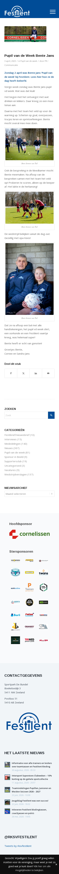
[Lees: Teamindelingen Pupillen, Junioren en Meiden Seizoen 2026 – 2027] (7, 790)
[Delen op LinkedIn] (36, 373)
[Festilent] (24, 11)
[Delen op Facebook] (11, 373)
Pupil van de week (28, 61)
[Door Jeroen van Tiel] (25, 34)
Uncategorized (12, 465)
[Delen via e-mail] (48, 373)
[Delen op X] (23, 373)
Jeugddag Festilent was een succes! (30, 800)
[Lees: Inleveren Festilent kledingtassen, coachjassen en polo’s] (7, 811)
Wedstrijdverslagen (15, 474)
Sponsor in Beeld (13, 456)
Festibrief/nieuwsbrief (16, 435)
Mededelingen (12, 443)
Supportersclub (13, 461)
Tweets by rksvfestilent (17, 845)
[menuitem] (50, 11)
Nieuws (8, 448)
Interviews (10, 439)
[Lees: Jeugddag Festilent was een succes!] (7, 802)
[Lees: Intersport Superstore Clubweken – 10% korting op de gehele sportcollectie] (7, 777)
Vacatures (10, 470)
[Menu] (50, 11)
